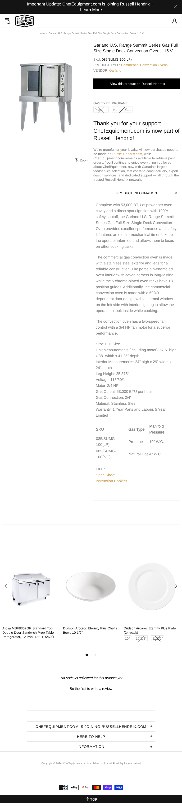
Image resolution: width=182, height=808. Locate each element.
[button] (91, 688)
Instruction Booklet (111, 481)
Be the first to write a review (91, 688)
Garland (115, 70)
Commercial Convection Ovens (144, 65)
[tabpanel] (30, 599)
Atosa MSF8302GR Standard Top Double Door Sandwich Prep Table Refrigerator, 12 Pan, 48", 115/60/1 (28, 632)
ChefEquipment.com (24, 21)
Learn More (91, 9)
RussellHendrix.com (127, 154)
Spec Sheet (105, 475)
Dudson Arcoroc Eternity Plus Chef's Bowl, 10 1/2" (90, 630)
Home (42, 33)
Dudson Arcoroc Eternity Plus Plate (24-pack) (150, 630)
